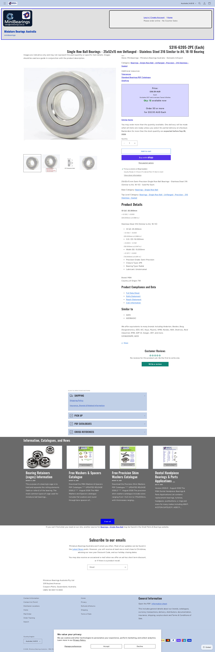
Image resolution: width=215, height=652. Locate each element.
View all (107, 522)
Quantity (124, 139)
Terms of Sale (86, 614)
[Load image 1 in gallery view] (32, 163)
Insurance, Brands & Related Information (87, 405)
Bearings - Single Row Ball (146, 190)
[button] (4, 3)
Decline (140, 646)
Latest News (77, 549)
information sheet (159, 604)
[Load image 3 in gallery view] (69, 163)
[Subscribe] (125, 567)
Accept (106, 646)
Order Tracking (29, 618)
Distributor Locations (32, 606)
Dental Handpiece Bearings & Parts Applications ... (167, 477)
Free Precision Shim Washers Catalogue (125, 475)
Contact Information (31, 598)
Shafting (125, 81)
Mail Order (27, 614)
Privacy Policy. (79, 640)
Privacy (84, 602)
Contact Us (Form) (31, 602)
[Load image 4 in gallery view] (88, 163)
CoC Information (133, 303)
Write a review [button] (155, 364)
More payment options (146, 163)
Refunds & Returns (88, 606)
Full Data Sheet (133, 293)
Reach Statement (133, 299)
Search (26, 622)
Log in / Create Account (154, 17)
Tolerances (126, 74)
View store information (132, 175)
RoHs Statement (133, 296)
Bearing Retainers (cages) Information (39, 475)
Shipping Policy (76, 400)
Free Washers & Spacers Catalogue (85, 475)
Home (169, 17)
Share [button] (126, 343)
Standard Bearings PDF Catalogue (136, 77)
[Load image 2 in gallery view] (51, 163)
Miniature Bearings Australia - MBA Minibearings (44, 649)
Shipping (84, 610)
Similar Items (127, 120)
